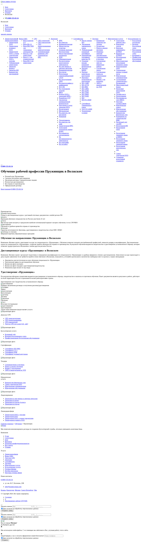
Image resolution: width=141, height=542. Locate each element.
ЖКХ (61, 92)
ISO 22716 (85, 85)
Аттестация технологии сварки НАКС (65, 129)
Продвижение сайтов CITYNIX (16, 501)
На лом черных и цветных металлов (65, 67)
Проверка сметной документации (101, 53)
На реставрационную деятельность (65, 138)
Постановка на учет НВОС (121, 99)
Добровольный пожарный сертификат (87, 51)
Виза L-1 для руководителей (28, 58)
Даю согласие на (21, 508)
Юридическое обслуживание (121, 110)
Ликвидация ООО (11, 416)
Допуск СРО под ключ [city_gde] (16, 324)
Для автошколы (64, 120)
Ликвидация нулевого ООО (13, 48)
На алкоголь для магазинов (64, 114)
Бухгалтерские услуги (13, 467)
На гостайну (63, 144)
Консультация (6, 189)
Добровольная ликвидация (14, 64)
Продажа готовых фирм (121, 102)
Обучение (18, 424)
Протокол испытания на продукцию (86, 79)
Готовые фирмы (10, 469)
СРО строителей (44, 40)
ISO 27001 (85, 92)
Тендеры (95, 39)
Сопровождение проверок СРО (43, 52)
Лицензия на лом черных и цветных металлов (21, 399)
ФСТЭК (62, 87)
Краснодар (10, 490)
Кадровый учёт (10, 334)
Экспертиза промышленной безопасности (64, 101)
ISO (83, 98)
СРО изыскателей (44, 42)
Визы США (23, 39)
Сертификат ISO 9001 (12, 349)
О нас (7, 436)
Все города (9, 445)
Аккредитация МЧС (66, 126)
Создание (8, 497)
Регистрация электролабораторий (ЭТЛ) (66, 76)
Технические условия (86, 112)
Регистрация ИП (122, 126)
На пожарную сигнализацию (64, 134)
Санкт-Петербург (27, 490)
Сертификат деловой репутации (16, 354)
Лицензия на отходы (12, 404)
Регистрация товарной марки (121, 143)
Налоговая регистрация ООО (120, 90)
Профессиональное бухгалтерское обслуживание (22, 338)
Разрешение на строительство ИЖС (121, 118)
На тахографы (64, 142)
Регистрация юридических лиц (121, 148)
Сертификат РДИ (11, 352)
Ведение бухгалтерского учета (15, 336)
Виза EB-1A (27, 44)
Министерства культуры (64, 47)
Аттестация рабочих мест (121, 41)
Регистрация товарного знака (122, 139)
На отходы (62, 72)
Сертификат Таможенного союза (86, 105)
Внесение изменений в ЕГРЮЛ (120, 50)
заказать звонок (6, 34)
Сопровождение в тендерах (102, 58)
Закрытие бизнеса (12, 67)
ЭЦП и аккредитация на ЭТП (101, 85)
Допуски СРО (10, 458)
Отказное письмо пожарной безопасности (86, 63)
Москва (17, 490)
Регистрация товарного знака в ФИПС (122, 135)
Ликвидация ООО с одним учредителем (14, 53)
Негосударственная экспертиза (66, 54)
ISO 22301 (85, 90)
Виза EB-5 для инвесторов (28, 62)
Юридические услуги (115, 39)
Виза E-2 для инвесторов (27, 54)
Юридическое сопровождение (121, 77)
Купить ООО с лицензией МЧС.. (65, 95)
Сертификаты (78, 39)
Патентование (121, 96)
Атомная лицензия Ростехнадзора (65, 51)
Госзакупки (100, 46)
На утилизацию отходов (64, 89)
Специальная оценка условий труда (121, 72)
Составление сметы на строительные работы (101, 75)
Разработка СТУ (64, 98)
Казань (3, 490)
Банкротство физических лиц (122, 114)
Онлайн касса (121, 94)
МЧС (61, 40)
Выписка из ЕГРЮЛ (120, 54)
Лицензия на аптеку (12, 400)
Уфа (35, 490)
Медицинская (64, 111)
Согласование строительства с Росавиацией (121, 81)
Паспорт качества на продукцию (86, 74)
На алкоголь (63, 42)
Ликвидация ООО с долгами (13, 59)
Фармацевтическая (65, 44)
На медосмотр (64, 109)
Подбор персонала (11, 471)
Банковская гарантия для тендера (100, 42)
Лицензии (54, 39)
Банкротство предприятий (13, 73)
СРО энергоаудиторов (44, 49)
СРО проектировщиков (44, 45)
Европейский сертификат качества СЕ (86, 57)
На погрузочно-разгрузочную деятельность (64, 63)
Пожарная (62, 116)
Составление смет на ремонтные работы (100, 63)
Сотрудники (9, 9)
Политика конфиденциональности (17, 443)
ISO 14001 (85, 89)
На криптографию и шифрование (66, 84)
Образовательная (65, 59)
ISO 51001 (85, 96)
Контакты (8, 11)
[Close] (1, 513)
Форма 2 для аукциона (100, 80)
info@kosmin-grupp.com (13, 487)
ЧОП (60, 57)
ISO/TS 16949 (86, 100)
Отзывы (8, 12)
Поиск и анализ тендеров (101, 49)
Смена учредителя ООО (122, 154)
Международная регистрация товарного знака (122, 63)
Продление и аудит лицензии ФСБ (65, 106)
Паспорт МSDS (85, 69)
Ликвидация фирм (11, 39)
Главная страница (7, 424)
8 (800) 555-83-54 (13, 18)
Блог (6, 7)
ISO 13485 (85, 83)
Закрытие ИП (14, 70)
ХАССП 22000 (87, 109)
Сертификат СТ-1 (11, 350)
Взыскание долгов (120, 45)
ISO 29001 (85, 94)
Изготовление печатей (121, 58)
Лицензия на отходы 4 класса (15, 402)
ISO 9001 (85, 87)
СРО (35, 39)
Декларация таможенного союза (86, 46)
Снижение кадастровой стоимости (120, 159)
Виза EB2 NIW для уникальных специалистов (28, 49)
